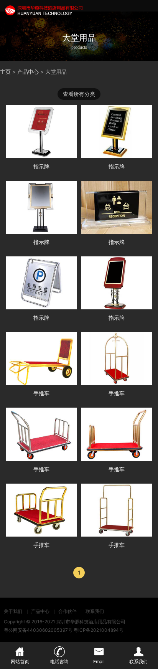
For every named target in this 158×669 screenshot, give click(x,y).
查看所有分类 (79, 94)
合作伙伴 (67, 611)
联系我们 (95, 611)
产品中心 (28, 71)
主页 (5, 71)
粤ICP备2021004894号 (98, 630)
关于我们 (13, 611)
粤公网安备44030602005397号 (38, 630)
